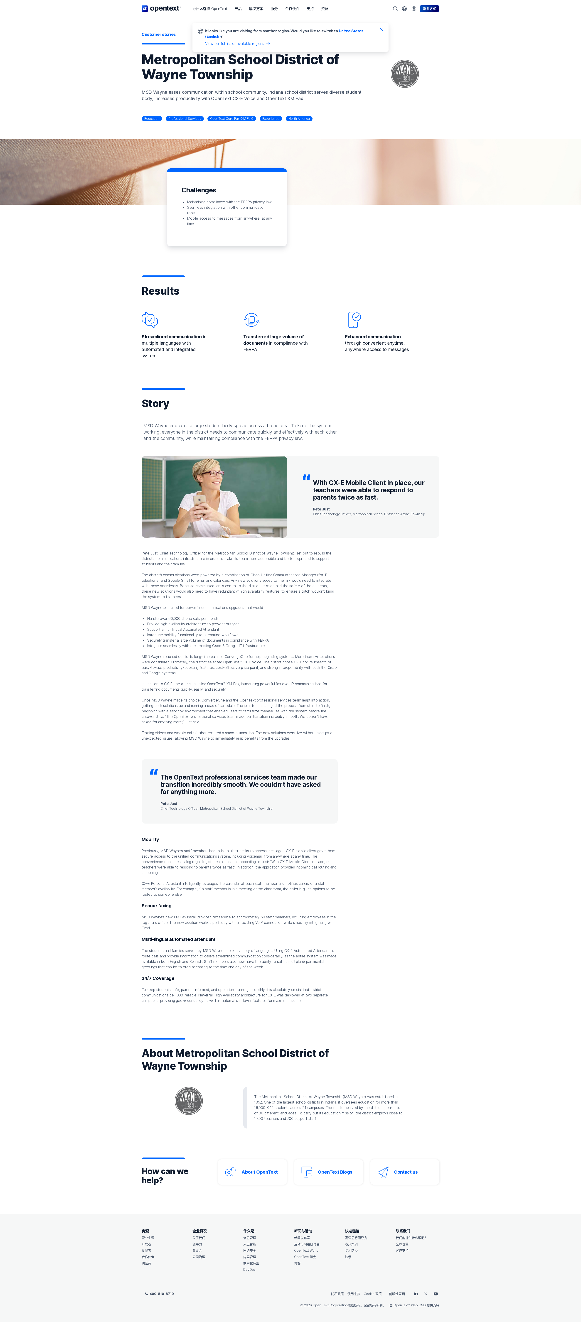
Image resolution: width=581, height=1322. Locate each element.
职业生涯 (148, 1238)
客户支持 (402, 1250)
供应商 (146, 1263)
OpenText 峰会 (305, 1257)
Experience (270, 118)
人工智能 (249, 1244)
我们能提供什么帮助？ (412, 1238)
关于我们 (198, 1238)
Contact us (406, 1172)
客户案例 (351, 1244)
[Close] (381, 29)
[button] (210, 8)
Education (151, 118)
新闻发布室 (302, 1238)
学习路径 (351, 1250)
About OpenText (259, 1172)
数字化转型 (251, 1263)
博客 (297, 1263)
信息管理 (249, 1238)
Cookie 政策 (373, 1294)
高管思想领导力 (356, 1238)
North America (299, 118)
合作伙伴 (148, 1257)
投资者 (146, 1250)
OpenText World (306, 1250)
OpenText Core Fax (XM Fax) (231, 118)
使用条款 (353, 1294)
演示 (348, 1257)
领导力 (197, 1244)
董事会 (197, 1250)
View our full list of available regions (234, 43)
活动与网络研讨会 (307, 1244)
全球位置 (402, 1244)
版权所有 (354, 1305)
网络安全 (249, 1250)
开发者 (146, 1244)
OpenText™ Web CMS (410, 1305)
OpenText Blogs (335, 1172)
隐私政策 (337, 1294)
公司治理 (198, 1257)
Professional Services (184, 118)
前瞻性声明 (397, 1294)
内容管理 (249, 1257)
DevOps (249, 1269)
